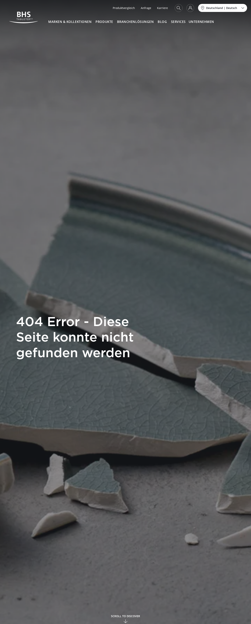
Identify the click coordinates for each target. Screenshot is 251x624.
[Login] (190, 8)
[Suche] (179, 8)
